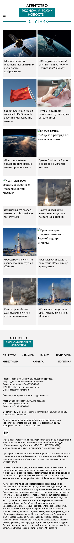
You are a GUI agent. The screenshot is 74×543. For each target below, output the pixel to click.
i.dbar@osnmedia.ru (18, 403)
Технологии (63, 355)
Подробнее (62, 478)
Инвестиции (10, 361)
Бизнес (44, 355)
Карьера (38, 361)
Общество (9, 355)
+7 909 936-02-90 (20, 406)
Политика (64, 361)
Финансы (28, 355)
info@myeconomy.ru (19, 390)
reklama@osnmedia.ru (38, 412)
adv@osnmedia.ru (58, 412)
